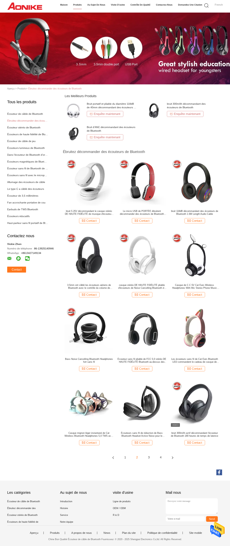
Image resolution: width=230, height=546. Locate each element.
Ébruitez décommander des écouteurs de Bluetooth (55, 88)
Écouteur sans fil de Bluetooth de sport (27, 168)
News (107, 533)
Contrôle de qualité (140, 5)
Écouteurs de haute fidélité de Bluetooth (27, 134)
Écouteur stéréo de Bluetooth (23, 127)
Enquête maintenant (107, 114)
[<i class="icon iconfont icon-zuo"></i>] (113, 457)
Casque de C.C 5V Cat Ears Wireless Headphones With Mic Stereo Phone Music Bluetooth (194, 286)
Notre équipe (66, 522)
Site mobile (195, 533)
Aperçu (34, 533)
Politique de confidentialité (162, 533)
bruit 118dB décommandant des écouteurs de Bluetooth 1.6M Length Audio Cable (194, 212)
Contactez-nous (164, 5)
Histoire (64, 508)
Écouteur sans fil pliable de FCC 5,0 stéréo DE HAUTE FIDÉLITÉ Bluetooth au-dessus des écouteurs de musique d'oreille (142, 360)
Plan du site (129, 533)
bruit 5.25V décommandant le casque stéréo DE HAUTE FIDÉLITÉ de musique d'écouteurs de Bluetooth (89, 212)
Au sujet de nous (96, 5)
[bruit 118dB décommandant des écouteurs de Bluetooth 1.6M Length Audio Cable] (194, 181)
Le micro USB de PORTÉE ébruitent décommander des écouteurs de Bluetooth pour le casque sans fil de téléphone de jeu (141, 212)
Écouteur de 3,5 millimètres (22, 195)
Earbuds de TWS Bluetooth (22, 209)
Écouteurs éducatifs (18, 216)
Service (64, 515)
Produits (77, 5)
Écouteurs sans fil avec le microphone (27, 175)
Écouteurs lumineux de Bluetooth (26, 148)
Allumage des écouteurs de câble (26, 182)
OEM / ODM (119, 508)
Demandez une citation (190, 5)
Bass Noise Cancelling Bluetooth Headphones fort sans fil (89, 360)
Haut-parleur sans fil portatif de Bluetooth (27, 223)
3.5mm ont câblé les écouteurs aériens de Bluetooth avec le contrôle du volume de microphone (89, 286)
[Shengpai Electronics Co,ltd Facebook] (219, 472)
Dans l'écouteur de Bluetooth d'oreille (27, 154)
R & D (116, 515)
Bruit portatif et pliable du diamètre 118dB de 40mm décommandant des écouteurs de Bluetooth (112, 107)
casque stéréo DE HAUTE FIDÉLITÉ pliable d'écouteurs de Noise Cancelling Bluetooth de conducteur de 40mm (141, 286)
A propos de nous (81, 533)
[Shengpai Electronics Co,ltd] (24, 6)
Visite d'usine (118, 5)
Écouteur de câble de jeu (21, 141)
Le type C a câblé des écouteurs (25, 188)
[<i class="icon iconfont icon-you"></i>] (172, 457)
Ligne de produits (122, 501)
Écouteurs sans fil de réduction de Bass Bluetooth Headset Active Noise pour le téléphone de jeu (142, 434)
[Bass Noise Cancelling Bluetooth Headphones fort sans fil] (89, 329)
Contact (17, 269)
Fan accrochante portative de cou (26, 202)
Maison (64, 5)
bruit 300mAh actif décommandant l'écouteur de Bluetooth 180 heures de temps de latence (194, 434)
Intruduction (66, 501)
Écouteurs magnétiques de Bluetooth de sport (27, 161)
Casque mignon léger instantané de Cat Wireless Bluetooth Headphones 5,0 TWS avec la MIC (89, 434)
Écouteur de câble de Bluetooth (25, 113)
